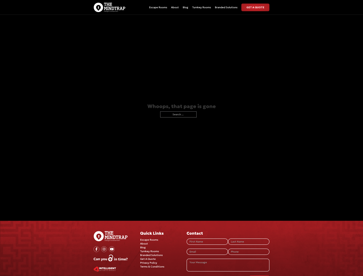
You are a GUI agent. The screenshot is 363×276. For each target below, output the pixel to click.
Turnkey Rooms (201, 7)
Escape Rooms (158, 7)
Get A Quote (255, 7)
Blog (185, 7)
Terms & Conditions (152, 266)
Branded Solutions (226, 7)
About (175, 7)
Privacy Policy (148, 262)
